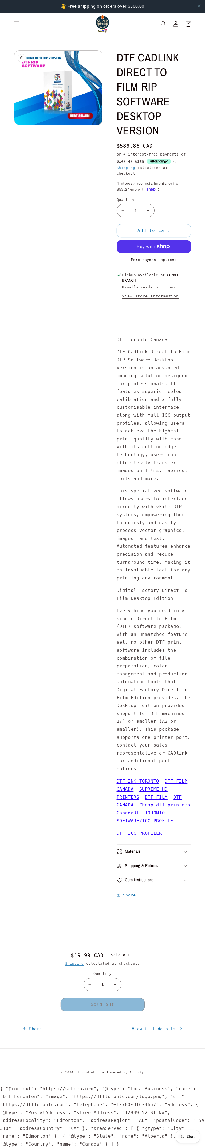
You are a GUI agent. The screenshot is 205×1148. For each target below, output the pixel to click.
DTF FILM (156, 797)
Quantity (126, 200)
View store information (150, 296)
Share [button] (129, 895)
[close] (199, 6)
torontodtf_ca (91, 1072)
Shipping (126, 168)
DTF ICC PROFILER (139, 833)
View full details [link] (154, 1028)
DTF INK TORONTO (138, 781)
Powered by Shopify (125, 1072)
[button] (17, 24)
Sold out (102, 1004)
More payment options (154, 260)
